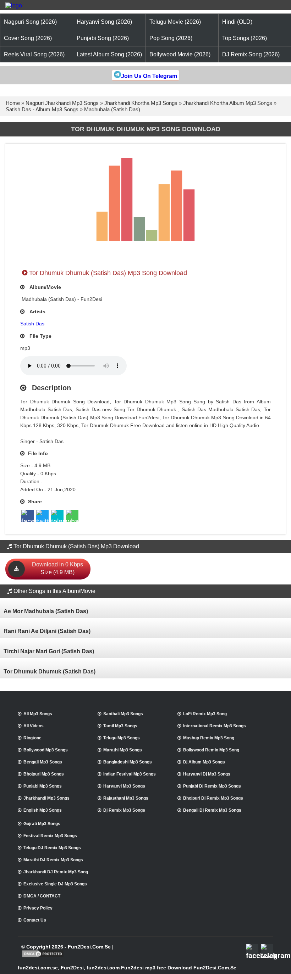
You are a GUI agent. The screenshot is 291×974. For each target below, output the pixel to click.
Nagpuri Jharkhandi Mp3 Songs (62, 103)
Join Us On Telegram (149, 76)
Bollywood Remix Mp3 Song (211, 750)
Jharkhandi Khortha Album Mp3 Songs (227, 103)
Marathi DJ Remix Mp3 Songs (53, 859)
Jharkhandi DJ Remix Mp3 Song (55, 871)
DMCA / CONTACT (41, 896)
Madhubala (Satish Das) (112, 109)
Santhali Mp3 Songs (123, 713)
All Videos (33, 725)
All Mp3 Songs (37, 713)
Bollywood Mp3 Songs (45, 750)
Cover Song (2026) (28, 38)
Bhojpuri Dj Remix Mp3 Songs (213, 798)
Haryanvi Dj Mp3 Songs (206, 774)
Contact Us (34, 920)
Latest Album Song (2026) (109, 54)
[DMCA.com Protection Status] (42, 956)
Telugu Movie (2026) (175, 22)
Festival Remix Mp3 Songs (50, 835)
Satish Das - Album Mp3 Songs (42, 109)
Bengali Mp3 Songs (42, 762)
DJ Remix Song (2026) (251, 54)
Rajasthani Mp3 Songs (125, 798)
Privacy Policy (38, 908)
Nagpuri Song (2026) (30, 22)
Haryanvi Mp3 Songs (124, 786)
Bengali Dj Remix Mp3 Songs (212, 810)
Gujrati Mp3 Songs (41, 823)
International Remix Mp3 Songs (214, 725)
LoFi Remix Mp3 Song (205, 713)
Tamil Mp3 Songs (120, 725)
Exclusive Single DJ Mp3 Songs (55, 883)
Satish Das (32, 323)
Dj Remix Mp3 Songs (124, 810)
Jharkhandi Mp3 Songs (46, 798)
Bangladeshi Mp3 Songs (127, 762)
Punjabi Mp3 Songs (42, 786)
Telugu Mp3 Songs (121, 737)
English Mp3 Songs (42, 810)
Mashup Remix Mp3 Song (208, 737)
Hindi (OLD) (237, 22)
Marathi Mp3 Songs (122, 750)
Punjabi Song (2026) (103, 38)
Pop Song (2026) (170, 38)
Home (13, 103)
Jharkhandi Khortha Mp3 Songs (140, 103)
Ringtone (32, 737)
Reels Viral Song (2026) (34, 54)
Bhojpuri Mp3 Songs (43, 774)
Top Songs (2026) (244, 38)
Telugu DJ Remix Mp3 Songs (52, 847)
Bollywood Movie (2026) (179, 54)
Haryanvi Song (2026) (104, 22)
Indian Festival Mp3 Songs (129, 774)
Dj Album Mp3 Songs (204, 762)
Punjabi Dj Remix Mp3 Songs (212, 786)
